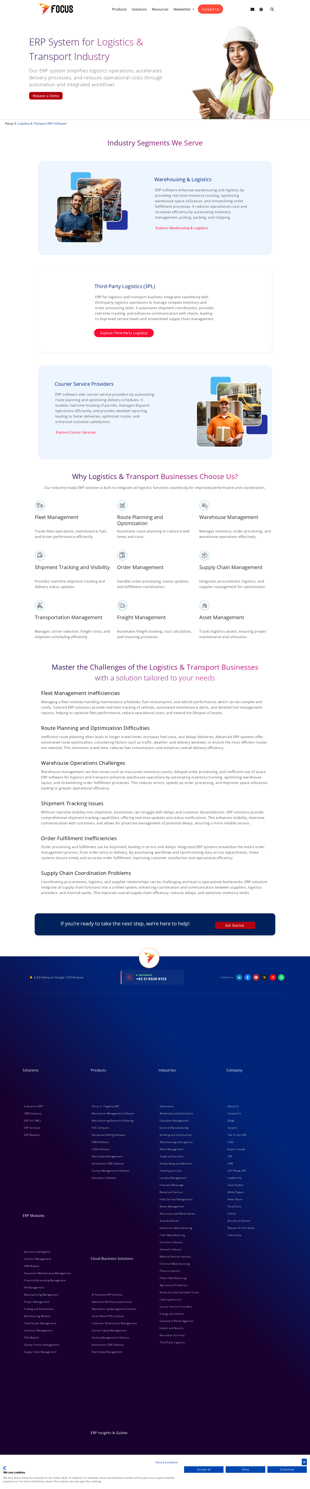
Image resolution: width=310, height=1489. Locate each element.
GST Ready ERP (237, 1170)
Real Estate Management (107, 1156)
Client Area (234, 1235)
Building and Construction (176, 1135)
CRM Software (100, 1142)
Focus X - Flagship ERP (105, 1106)
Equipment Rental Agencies (177, 1321)
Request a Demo (46, 96)
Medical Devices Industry (175, 1256)
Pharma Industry (170, 1271)
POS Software (100, 1128)
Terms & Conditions (166, 1462)
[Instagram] (273, 977)
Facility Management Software (110, 1170)
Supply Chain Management (40, 1352)
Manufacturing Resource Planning (112, 1120)
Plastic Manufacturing (173, 1278)
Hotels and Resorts (171, 1328)
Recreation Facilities (172, 1335)
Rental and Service (171, 1192)
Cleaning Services (171, 1170)
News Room (235, 1199)
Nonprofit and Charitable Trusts (179, 1292)
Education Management (174, 1120)
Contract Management (37, 1259)
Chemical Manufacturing (175, 1263)
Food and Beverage (172, 1185)
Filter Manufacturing (172, 1235)
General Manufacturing (174, 1128)
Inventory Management (38, 1330)
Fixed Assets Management (40, 1323)
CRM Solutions (33, 1113)
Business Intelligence (37, 1251)
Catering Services (171, 1299)
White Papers (236, 1192)
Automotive (167, 1106)
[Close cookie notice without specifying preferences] (304, 1462)
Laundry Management (173, 1178)
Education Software (104, 1178)
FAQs (231, 1142)
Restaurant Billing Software (109, 1135)
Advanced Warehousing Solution (112, 1302)
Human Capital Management (109, 1330)
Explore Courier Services (76, 432)
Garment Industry (171, 1249)
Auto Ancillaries (169, 1221)
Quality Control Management (41, 1345)
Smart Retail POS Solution (108, 1316)
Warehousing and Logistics (176, 1142)
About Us (233, 1106)
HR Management (34, 1287)
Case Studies (236, 1185)
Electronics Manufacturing (176, 1228)
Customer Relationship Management (114, 1323)
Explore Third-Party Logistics (123, 333)
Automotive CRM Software (108, 1163)
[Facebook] (247, 977)
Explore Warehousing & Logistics (182, 228)
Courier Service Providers (176, 1306)
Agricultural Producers (174, 1285)
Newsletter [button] (183, 9)
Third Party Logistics (172, 1342)
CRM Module (31, 1266)
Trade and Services (171, 1156)
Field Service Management (176, 1199)
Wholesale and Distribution (176, 1113)
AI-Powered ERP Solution (107, 1294)
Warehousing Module (37, 1316)
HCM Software (100, 1149)
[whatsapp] (281, 977)
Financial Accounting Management (45, 1280)
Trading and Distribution (39, 1309)
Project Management (37, 1302)
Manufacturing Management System (114, 1309)
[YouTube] (256, 977)
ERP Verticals (32, 1128)
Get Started (234, 925)
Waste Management (172, 1206)
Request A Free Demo (241, 1228)
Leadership (234, 1178)
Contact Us (210, 9)
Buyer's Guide (236, 1149)
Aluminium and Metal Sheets (177, 1213)
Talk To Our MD (237, 1135)
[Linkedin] (239, 977)
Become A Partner (239, 1221)
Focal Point (234, 1206)
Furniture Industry (171, 1242)
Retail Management (171, 1149)
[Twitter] (264, 977)
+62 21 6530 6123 (151, 979)
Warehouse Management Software (113, 1113)
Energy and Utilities (172, 1314)
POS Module (31, 1337)
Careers (232, 1128)
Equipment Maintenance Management (47, 1273)
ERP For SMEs (32, 1120)
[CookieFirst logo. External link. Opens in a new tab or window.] (4, 1468)
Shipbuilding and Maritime (176, 1163)
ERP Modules (32, 1135)
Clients (232, 1213)
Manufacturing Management (41, 1294)
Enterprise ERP (33, 1106)
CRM (230, 1163)
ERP (230, 1156)
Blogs (231, 1120)
